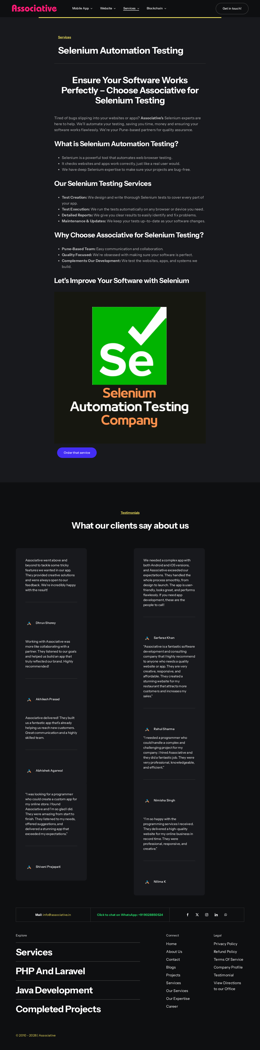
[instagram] (207, 915)
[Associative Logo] (34, 6)
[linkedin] (216, 915)
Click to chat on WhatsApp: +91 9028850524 (130, 915)
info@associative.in (57, 915)
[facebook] (188, 915)
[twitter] (197, 915)
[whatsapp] (226, 915)
